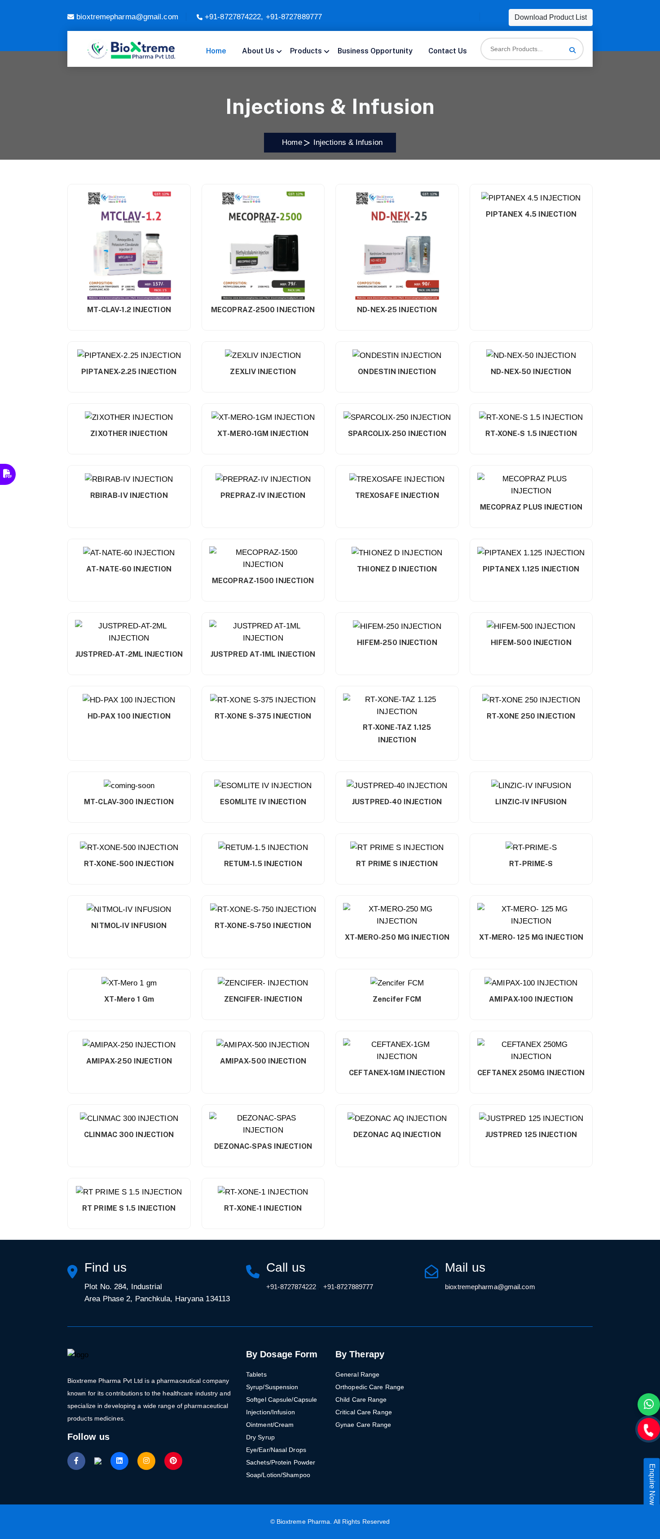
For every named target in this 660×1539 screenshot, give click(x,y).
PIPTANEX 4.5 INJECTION (531, 214)
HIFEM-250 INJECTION (397, 642)
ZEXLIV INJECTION (263, 371)
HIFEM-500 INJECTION (531, 642)
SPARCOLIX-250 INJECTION (397, 433)
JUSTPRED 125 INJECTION (531, 1134)
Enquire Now (652, 1484)
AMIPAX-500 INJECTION (263, 1061)
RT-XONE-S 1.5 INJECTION (531, 433)
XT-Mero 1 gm (129, 999)
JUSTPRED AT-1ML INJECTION (263, 654)
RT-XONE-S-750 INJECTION (263, 925)
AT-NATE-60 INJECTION (129, 569)
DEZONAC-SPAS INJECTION (263, 1146)
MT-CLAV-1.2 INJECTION (129, 309)
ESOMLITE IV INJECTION (263, 802)
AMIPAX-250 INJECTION (129, 1061)
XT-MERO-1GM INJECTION (262, 433)
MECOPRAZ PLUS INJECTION (531, 507)
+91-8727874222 (233, 17)
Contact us (447, 51)
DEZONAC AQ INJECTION (397, 1134)
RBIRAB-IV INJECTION (129, 495)
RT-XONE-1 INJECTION (263, 1208)
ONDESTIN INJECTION (397, 371)
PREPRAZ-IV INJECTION (262, 495)
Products (306, 51)
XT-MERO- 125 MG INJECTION (531, 937)
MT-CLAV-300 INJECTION (129, 802)
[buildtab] (131, 49)
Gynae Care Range (363, 1424)
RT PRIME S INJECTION (397, 863)
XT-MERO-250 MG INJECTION (397, 937)
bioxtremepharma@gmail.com (127, 17)
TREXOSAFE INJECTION (397, 495)
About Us (258, 51)
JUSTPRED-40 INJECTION (397, 802)
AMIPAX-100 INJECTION (531, 999)
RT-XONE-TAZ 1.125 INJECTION (397, 733)
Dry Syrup (260, 1437)
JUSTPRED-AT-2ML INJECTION (129, 654)
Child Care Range (361, 1399)
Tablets (256, 1374)
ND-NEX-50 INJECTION (531, 371)
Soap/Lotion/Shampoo (278, 1474)
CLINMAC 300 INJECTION (129, 1134)
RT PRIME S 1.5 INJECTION (129, 1208)
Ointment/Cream (270, 1424)
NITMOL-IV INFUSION (129, 925)
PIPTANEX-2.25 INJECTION (128, 371)
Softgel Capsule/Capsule (281, 1399)
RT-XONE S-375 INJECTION (263, 716)
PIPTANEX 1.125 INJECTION (531, 569)
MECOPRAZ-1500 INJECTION (263, 580)
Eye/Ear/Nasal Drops (276, 1449)
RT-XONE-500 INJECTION (129, 863)
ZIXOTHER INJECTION (128, 433)
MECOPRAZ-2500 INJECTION (263, 309)
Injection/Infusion (270, 1412)
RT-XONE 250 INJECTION (531, 716)
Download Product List (551, 17)
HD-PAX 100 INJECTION (129, 716)
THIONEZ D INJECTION (397, 569)
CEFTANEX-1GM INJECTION (397, 1072)
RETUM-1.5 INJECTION (263, 863)
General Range (357, 1374)
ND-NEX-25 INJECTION (397, 309)
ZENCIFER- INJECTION (263, 999)
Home (216, 51)
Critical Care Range (363, 1412)
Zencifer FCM (397, 999)
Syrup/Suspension (272, 1387)
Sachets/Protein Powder (280, 1462)
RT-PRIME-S (531, 863)
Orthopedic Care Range (369, 1387)
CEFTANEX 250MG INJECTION (531, 1072)
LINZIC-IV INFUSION (531, 802)
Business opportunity (375, 51)
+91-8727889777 (294, 17)
